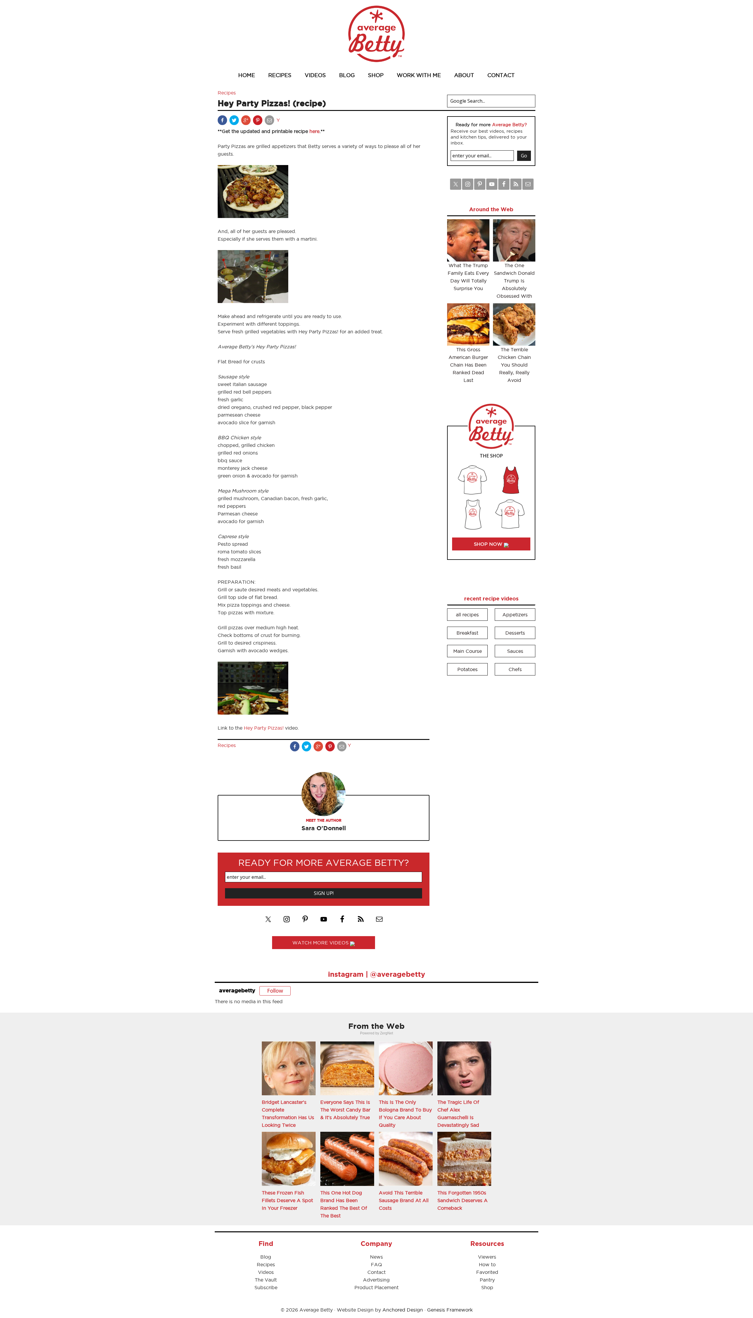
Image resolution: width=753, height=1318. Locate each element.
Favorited (487, 1272)
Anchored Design (402, 1309)
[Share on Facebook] (223, 121)
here (314, 131)
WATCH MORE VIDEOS (321, 942)
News (376, 1256)
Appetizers (515, 614)
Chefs (515, 669)
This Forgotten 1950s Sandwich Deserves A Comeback (462, 1200)
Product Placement (376, 1287)
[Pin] (258, 121)
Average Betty (376, 33)
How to (487, 1264)
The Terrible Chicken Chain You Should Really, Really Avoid (514, 365)
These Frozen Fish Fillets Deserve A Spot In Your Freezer (287, 1200)
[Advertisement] (491, 769)
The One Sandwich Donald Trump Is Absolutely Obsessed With (514, 281)
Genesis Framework (450, 1309)
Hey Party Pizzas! (264, 727)
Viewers (487, 1256)
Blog (265, 1256)
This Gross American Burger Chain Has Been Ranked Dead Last (468, 365)
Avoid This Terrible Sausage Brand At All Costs (404, 1200)
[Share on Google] (246, 121)
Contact (376, 1272)
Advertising (376, 1279)
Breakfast (467, 632)
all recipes (467, 614)
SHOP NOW (489, 544)
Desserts (515, 632)
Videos (266, 1272)
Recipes (227, 92)
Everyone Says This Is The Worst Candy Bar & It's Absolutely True (345, 1109)
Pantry (487, 1279)
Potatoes (467, 669)
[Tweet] (234, 121)
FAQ (376, 1264)
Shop (487, 1287)
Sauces (515, 651)
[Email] (270, 121)
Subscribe (265, 1287)
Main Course (467, 651)
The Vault (266, 1279)
